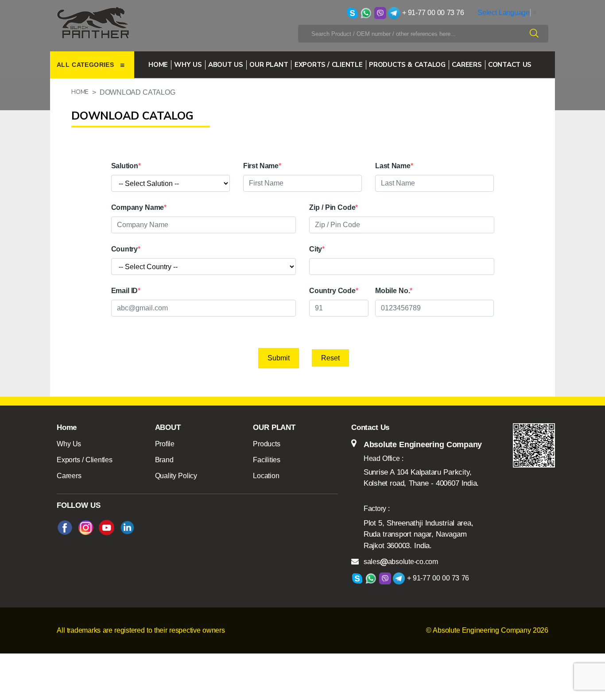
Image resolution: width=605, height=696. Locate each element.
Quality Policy (176, 475)
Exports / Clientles (84, 460)
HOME (80, 92)
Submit (279, 358)
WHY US (188, 64)
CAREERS (466, 64)
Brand (164, 460)
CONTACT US (509, 64)
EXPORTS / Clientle (329, 64)
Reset (330, 358)
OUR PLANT (268, 64)
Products (266, 444)
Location (266, 475)
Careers (69, 475)
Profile (165, 444)
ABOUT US (225, 64)
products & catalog (407, 64)
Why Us (69, 444)
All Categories (86, 64)
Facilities (266, 460)
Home (158, 64)
